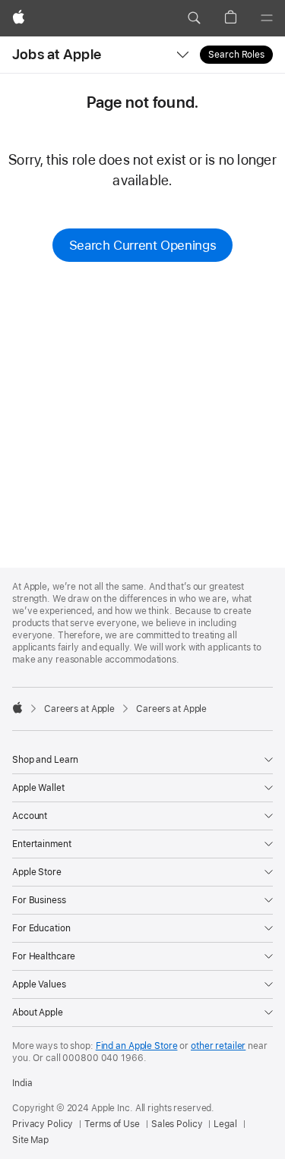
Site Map (30, 1140)
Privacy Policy (42, 1124)
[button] (194, 18)
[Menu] (267, 18)
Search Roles (236, 54)
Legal (225, 1124)
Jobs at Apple (56, 54)
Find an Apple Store (137, 1046)
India (22, 1083)
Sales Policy (177, 1124)
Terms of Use (112, 1124)
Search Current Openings (142, 245)
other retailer (218, 1046)
